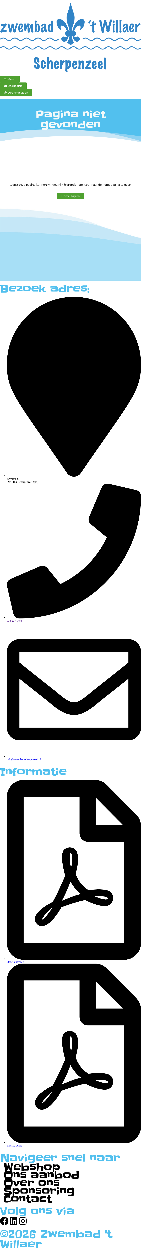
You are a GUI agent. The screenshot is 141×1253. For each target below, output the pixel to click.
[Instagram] (23, 1221)
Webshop (31, 1167)
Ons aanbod (41, 1175)
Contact (27, 1199)
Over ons (31, 1183)
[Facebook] (4, 1221)
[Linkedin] (13, 1221)
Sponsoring (39, 1191)
